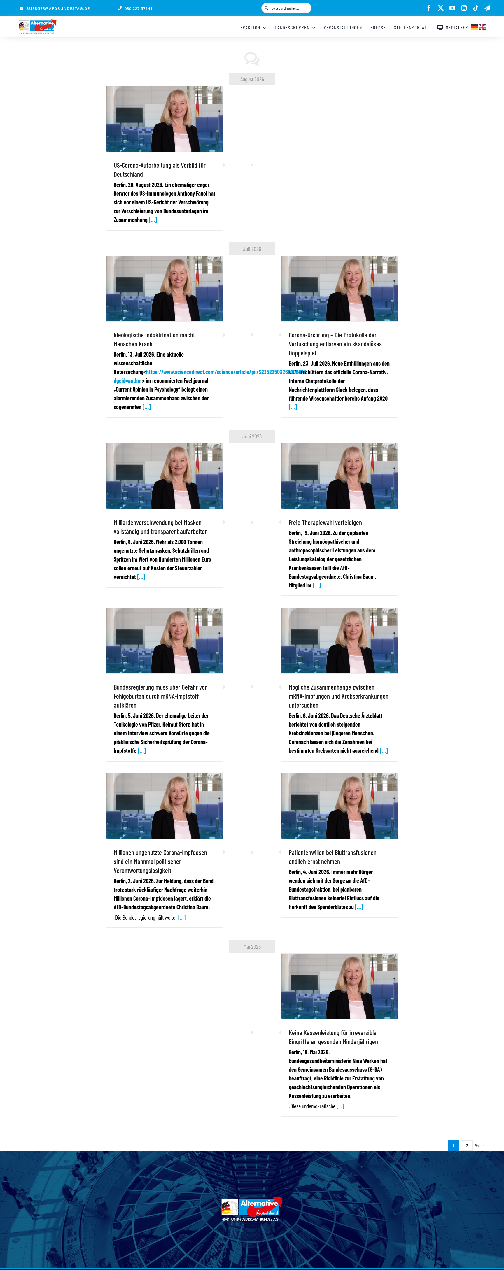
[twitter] (441, 8)
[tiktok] (476, 8)
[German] (475, 26)
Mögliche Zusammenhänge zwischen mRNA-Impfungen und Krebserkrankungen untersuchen (338, 696)
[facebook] (429, 8)
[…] (153, 219)
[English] (482, 26)
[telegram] (487, 8)
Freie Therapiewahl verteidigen (325, 522)
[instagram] (464, 8)
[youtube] (452, 8)
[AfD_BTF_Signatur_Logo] (38, 22)
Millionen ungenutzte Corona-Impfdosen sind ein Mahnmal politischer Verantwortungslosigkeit (160, 861)
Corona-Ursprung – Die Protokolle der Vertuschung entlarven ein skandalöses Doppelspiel (335, 344)
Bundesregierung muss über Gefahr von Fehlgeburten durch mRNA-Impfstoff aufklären (161, 696)
